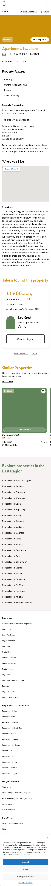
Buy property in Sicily (10, 697)
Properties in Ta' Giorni (13, 579)
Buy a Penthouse (8, 635)
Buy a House (7, 629)
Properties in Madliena (13, 527)
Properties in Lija (8, 717)
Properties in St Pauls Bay (12, 728)
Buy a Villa (6, 675)
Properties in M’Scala (10, 768)
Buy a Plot (6, 646)
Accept (25, 862)
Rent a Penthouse (9, 658)
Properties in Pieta (11, 556)
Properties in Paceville (13, 544)
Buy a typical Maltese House (13, 680)
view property (24, 429)
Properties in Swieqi (12, 573)
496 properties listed (28, 322)
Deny (25, 869)
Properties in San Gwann (14, 562)
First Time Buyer (8, 810)
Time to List (6, 787)
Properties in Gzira (11, 503)
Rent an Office (7, 669)
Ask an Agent (7, 804)
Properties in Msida (11, 538)
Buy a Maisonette (9, 692)
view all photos (40, 39)
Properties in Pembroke (14, 550)
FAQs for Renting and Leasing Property (17, 798)
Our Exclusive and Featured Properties (17, 624)
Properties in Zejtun (9, 773)
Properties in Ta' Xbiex (13, 585)
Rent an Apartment (9, 663)
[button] (47, 837)
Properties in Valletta (12, 596)
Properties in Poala (9, 762)
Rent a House (7, 652)
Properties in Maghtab (13, 533)
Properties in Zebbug (10, 751)
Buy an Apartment (9, 641)
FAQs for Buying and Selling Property (16, 793)
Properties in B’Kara (9, 711)
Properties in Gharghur (13, 492)
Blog (4, 829)
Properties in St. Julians (11, 745)
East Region (12, 471)
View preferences (25, 876)
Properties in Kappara (13, 521)
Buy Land (5, 686)
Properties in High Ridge (14, 509)
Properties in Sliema (12, 567)
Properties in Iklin (8, 756)
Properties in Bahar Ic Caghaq (17, 480)
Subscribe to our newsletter (13, 823)
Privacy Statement (26, 883)
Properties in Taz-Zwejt (13, 591)
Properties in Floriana (13, 486)
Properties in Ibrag (11, 515)
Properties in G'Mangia (13, 498)
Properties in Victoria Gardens (17, 602)
